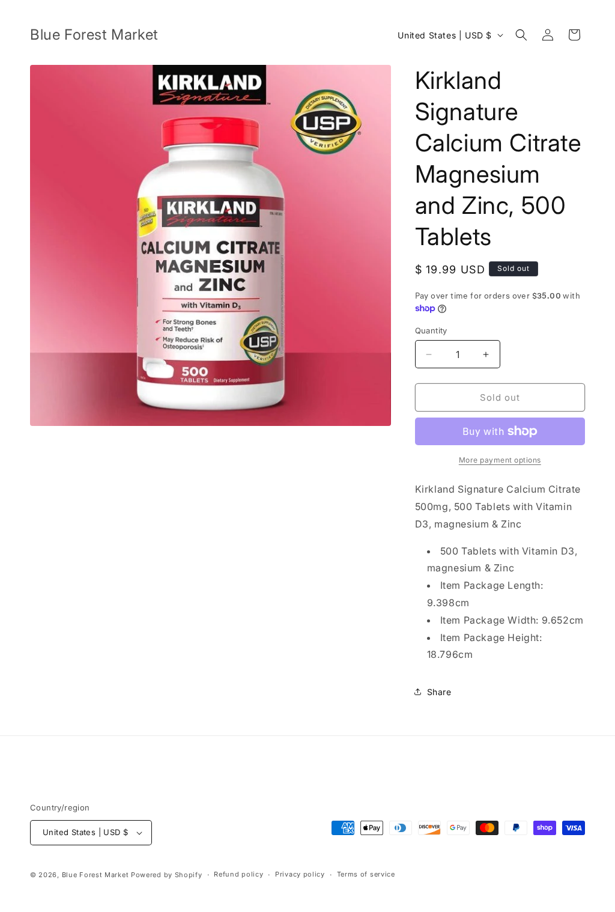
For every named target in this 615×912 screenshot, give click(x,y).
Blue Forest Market (95, 875)
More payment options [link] (500, 459)
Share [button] (439, 692)
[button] (521, 35)
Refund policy (238, 874)
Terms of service (366, 874)
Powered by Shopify (166, 875)
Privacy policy (300, 874)
